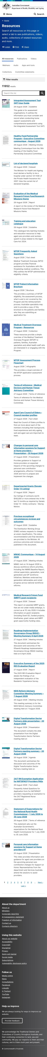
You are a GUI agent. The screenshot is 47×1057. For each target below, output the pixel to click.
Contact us (6, 923)
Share (26, 47)
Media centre (7, 976)
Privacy (5, 951)
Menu (9, 14)
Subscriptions (7, 960)
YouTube (5, 994)
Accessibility (7, 942)
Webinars (6, 65)
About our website (9, 938)
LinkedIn (5, 988)
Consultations (7, 982)
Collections (7, 72)
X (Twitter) (6, 991)
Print (17, 47)
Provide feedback (12, 1021)
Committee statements (24, 72)
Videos (33, 59)
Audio (16, 65)
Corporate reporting (10, 914)
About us (5, 908)
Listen (7, 47)
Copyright (6, 945)
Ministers (5, 911)
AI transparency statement (13, 917)
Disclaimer (6, 948)
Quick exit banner (9, 954)
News (4, 979)
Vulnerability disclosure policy (14, 963)
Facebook (6, 985)
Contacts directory (10, 926)
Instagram (6, 997)
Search (40, 14)
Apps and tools (28, 65)
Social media (7, 957)
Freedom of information (12, 920)
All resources (7, 59)
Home (6, 20)
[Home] (23, 6)
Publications (22, 59)
